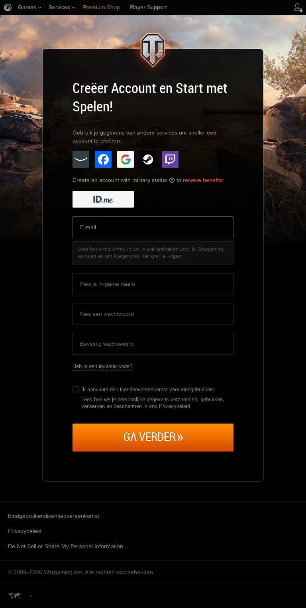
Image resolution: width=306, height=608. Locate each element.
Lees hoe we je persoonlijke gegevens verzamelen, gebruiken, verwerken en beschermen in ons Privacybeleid (152, 402)
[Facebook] (103, 159)
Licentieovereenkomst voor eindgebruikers (165, 389)
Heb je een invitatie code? (102, 366)
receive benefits (203, 180)
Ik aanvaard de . (148, 389)
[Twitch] (170, 159)
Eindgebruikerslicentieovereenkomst (53, 516)
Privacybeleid (24, 531)
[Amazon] (81, 159)
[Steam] (147, 159)
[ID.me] (103, 199)
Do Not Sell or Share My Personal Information (65, 546)
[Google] (125, 159)
